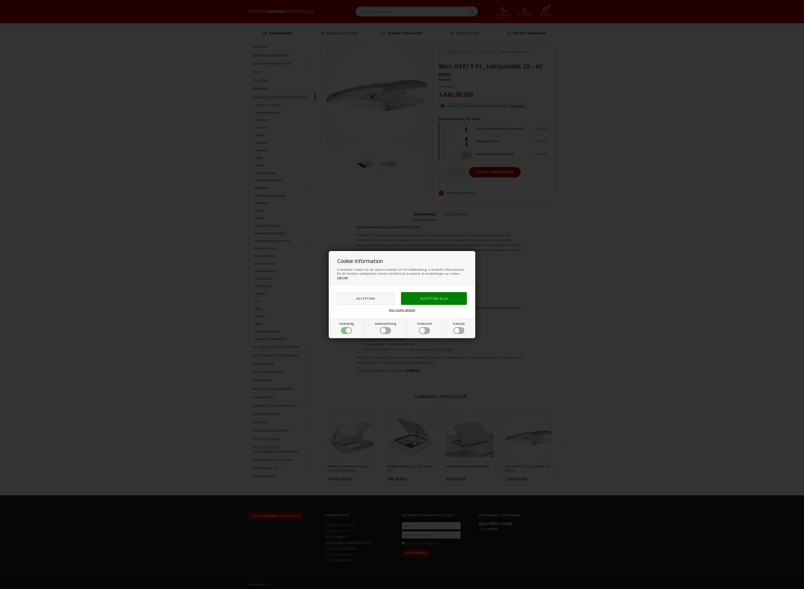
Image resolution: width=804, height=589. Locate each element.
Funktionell (424, 324)
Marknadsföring (385, 324)
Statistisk (459, 324)
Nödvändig (346, 324)
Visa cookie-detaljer (402, 310)
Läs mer (342, 278)
